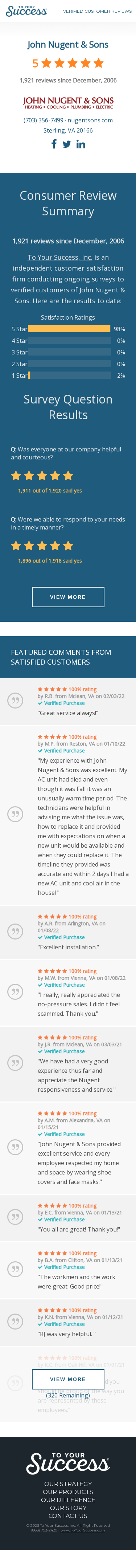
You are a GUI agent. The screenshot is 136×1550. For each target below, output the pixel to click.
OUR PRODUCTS (68, 1492)
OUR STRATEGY (68, 1484)
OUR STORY (68, 1508)
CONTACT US (68, 1516)
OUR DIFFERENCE (68, 1500)
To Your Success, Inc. (60, 257)
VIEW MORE (68, 597)
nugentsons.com (90, 120)
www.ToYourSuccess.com (83, 1530)
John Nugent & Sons (68, 44)
